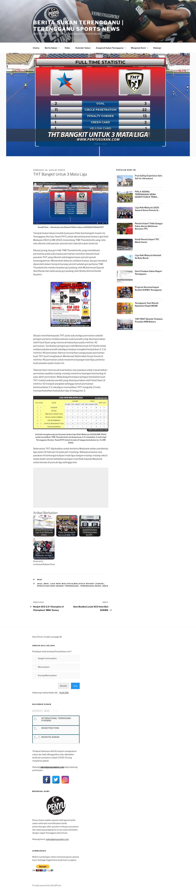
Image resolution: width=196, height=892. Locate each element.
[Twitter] (56, 780)
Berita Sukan (51, 48)
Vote (75, 686)
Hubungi (157, 48)
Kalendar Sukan (82, 48)
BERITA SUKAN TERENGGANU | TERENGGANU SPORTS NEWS (78, 25)
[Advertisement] (70, 488)
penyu (61, 170)
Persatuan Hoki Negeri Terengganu (58, 586)
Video (67, 48)
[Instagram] (65, 780)
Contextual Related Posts (44, 564)
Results (63, 686)
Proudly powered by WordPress (46, 885)
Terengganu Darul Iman (94, 586)
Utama (36, 48)
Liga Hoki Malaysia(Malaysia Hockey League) (77, 584)
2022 (39, 584)
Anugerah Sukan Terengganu (109, 48)
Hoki (39, 580)
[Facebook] (47, 780)
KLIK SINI (64, 692)
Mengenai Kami (138, 48)
